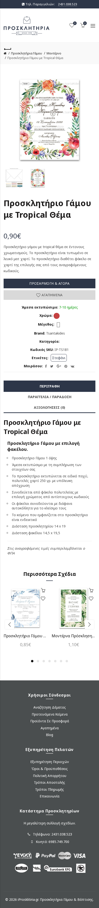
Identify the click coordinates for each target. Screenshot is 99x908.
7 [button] (67, 661)
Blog (49, 734)
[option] (14, 178)
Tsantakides (55, 333)
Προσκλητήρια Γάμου (26, 53)
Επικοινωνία (49, 796)
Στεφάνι (58, 357)
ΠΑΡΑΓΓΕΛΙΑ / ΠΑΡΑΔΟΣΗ (49, 397)
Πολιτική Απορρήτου (49, 775)
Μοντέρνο (54, 53)
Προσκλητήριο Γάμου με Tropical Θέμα (35, 58)
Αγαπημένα (51, 295)
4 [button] (49, 661)
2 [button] (38, 661)
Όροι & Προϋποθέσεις (49, 768)
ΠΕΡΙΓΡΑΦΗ (50, 386)
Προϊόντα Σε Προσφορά (49, 721)
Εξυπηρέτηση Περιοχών (49, 761)
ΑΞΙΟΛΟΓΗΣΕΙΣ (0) (49, 407)
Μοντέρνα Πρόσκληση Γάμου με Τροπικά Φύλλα (73, 635)
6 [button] (61, 661)
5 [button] (55, 661)
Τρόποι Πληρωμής (49, 789)
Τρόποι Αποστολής (49, 782)
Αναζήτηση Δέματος (49, 707)
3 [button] (44, 661)
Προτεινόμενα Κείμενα (50, 714)
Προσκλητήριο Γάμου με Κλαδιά (25, 635)
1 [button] (32, 661)
